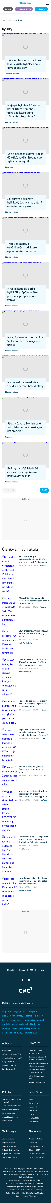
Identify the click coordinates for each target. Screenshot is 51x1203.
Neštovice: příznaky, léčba (11, 1054)
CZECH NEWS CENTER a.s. (35, 1169)
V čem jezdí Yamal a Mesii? (12, 1058)
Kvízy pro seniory (8, 1062)
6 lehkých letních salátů (37, 1082)
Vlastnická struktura (33, 1190)
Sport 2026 (35, 1092)
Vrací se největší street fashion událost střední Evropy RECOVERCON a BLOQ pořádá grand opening (33, 794)
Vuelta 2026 (31, 1033)
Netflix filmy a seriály (10, 1157)
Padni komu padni (8, 1113)
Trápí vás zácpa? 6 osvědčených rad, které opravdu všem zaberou (22, 247)
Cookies (40, 1187)
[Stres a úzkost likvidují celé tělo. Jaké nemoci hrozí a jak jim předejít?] (25, 410)
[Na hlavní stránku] (25, 3)
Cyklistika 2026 (35, 1122)
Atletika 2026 (34, 1118)
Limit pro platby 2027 (37, 1146)
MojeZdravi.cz (7, 20)
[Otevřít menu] (47, 3)
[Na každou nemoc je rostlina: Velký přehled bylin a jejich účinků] (25, 324)
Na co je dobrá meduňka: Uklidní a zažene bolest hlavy (25, 384)
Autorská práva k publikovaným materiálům (25, 1180)
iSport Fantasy (16, 1016)
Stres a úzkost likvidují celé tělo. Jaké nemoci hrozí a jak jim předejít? (24, 427)
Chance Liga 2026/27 (15, 1033)
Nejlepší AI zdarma (9, 1146)
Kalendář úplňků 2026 (10, 1065)
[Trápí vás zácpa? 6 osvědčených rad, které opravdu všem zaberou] (25, 230)
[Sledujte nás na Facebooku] (23, 980)
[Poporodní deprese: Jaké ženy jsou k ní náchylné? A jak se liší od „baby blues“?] (9, 712)
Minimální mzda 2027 (37, 1154)
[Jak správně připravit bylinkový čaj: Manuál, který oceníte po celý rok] (25, 185)
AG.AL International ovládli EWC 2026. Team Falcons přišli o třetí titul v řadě (34, 601)
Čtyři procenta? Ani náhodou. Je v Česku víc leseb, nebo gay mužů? (33, 634)
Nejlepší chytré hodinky (11, 1150)
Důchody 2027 (34, 1150)
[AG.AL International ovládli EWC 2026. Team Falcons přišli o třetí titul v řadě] (9, 611)
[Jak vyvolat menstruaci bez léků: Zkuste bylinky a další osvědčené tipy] (25, 46)
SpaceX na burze (8, 1139)
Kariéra (41, 970)
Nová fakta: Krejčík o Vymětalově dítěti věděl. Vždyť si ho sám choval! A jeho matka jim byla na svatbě (33, 560)
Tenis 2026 (33, 1111)
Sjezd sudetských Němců (11, 1106)
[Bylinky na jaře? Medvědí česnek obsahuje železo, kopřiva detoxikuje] (25, 455)
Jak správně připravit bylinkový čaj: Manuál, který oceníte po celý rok (24, 202)
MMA (31, 1099)
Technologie (9, 1131)
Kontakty (11, 970)
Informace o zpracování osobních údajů (21, 1187)
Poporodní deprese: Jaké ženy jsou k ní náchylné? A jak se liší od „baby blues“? (33, 704)
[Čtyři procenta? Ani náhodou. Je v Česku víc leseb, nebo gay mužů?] (9, 642)
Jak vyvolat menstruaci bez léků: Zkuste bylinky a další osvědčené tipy (24, 64)
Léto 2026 (35, 1043)
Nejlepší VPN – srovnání (11, 1154)
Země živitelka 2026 (36, 1157)
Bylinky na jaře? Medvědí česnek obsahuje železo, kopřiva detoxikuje (22, 472)
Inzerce (22, 970)
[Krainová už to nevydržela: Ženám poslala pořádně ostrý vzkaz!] (9, 776)
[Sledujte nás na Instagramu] (28, 980)
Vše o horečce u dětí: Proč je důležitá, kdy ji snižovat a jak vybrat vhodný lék (25, 157)
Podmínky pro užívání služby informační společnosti (25, 1183)
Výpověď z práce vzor (10, 1117)
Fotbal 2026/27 (35, 1103)
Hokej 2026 (33, 1107)
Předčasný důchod (35, 1139)
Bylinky (19, 20)
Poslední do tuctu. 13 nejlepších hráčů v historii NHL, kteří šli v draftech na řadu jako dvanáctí (33, 839)
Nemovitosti (15, 1020)
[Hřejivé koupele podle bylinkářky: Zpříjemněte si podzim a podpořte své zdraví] (25, 275)
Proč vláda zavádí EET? (10, 1110)
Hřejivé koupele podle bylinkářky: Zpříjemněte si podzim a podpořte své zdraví (23, 294)
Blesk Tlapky (26, 1012)
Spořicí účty (33, 1143)
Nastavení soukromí (17, 1190)
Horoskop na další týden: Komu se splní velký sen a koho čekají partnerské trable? (33, 881)
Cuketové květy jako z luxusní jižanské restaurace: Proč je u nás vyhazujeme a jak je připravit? (32, 662)
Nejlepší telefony (8, 1143)
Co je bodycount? (8, 1069)
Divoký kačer (7, 1121)
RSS (31, 970)
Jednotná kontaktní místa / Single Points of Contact (25, 1193)
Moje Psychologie (10, 1012)
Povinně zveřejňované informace (25, 1196)
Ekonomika (35, 1131)
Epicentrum (6, 1051)
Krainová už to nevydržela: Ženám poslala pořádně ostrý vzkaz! (32, 769)
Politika (6, 1092)
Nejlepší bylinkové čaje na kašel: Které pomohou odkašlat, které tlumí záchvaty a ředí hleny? (23, 111)
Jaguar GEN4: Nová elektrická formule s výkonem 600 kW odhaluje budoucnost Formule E (33, 732)
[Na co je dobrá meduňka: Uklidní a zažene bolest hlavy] (25, 369)
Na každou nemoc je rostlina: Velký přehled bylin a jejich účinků (25, 341)
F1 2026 (32, 1114)
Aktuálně (7, 1043)
